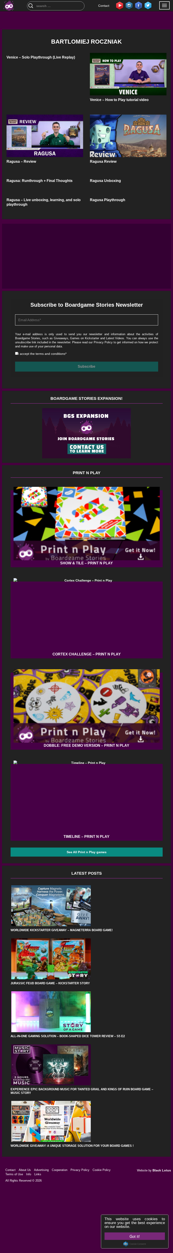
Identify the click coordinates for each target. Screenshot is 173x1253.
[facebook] (138, 5)
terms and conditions (50, 354)
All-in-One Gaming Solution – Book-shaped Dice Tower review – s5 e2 (68, 1036)
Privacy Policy (103, 342)
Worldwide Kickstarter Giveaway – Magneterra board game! (62, 930)
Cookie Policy (102, 1170)
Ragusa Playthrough (107, 200)
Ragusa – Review (21, 161)
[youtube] (119, 5)
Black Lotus (162, 1170)
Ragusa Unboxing (105, 181)
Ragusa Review (103, 161)
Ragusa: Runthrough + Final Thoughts (40, 181)
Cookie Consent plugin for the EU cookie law (134, 1243)
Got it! (135, 1236)
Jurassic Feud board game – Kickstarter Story (50, 983)
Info (28, 1174)
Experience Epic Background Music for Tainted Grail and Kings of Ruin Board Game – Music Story (82, 1091)
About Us (25, 1170)
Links (37, 1174)
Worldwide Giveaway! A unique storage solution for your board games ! (72, 1145)
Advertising (41, 1170)
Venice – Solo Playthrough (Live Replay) (41, 57)
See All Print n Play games (87, 852)
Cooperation (59, 1170)
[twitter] (148, 5)
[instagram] (129, 5)
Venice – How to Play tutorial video (119, 100)
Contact (103, 5)
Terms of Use (14, 1174)
